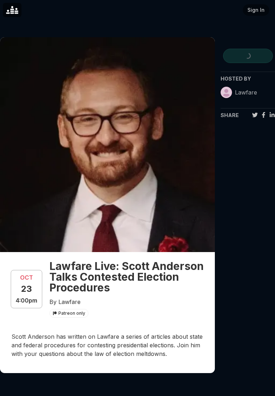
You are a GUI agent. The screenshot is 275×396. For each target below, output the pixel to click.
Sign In (256, 10)
